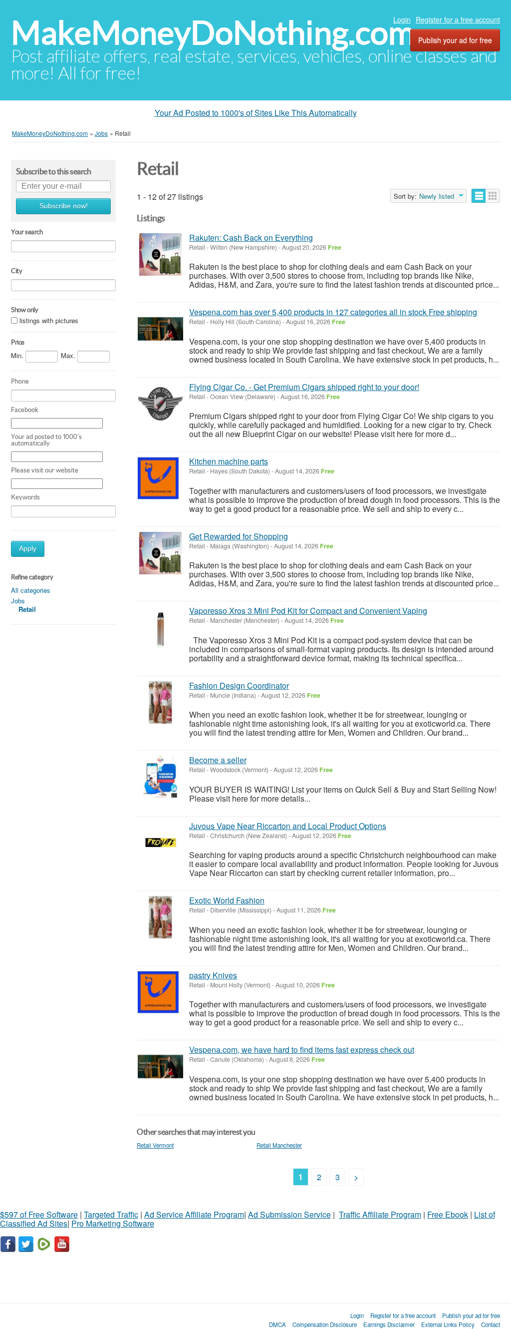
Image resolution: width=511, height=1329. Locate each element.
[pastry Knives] (160, 992)
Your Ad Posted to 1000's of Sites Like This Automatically (256, 112)
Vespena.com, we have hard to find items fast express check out (301, 1049)
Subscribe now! (63, 206)
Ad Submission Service (289, 1214)
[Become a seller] (160, 777)
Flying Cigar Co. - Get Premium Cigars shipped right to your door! (304, 387)
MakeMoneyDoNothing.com (213, 32)
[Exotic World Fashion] (160, 917)
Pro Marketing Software (112, 1223)
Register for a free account (458, 19)
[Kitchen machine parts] (160, 478)
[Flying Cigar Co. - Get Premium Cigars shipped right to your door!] (160, 404)
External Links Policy (448, 1325)
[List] (479, 196)
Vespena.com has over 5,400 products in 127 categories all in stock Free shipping (333, 312)
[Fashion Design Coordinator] (160, 702)
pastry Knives (213, 975)
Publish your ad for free (455, 40)
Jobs (18, 600)
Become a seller (218, 760)
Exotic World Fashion (226, 900)
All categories (30, 590)
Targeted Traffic (111, 1214)
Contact (490, 1325)
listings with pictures (48, 320)
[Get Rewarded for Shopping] (160, 553)
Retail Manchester (279, 1145)
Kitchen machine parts (228, 461)
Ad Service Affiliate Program (194, 1214)
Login (402, 19)
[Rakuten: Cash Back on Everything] (160, 254)
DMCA (277, 1325)
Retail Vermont (155, 1145)
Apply (27, 548)
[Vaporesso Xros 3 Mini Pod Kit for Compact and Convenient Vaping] (160, 627)
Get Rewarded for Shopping (238, 536)
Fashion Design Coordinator (239, 685)
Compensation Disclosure (324, 1325)
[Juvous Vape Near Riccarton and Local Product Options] (160, 843)
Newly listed (436, 196)
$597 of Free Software (39, 1214)
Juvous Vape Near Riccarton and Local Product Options (287, 826)
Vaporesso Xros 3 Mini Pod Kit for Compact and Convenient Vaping (308, 610)
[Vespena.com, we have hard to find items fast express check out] (160, 1066)
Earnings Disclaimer (389, 1325)
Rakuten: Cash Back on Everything (251, 237)
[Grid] (493, 196)
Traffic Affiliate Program (380, 1214)
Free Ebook (447, 1214)
